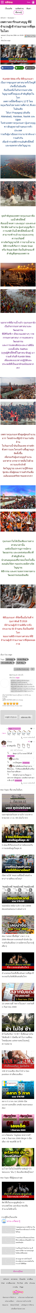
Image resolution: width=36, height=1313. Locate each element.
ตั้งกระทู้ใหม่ (18, 1271)
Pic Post (20, 1283)
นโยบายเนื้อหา (9, 1301)
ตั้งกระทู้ (18, 12)
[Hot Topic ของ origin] (4, 687)
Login (11, 717)
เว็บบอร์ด (8, 9)
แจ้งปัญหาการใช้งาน (27, 1305)
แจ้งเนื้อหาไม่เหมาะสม (18, 1309)
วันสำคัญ (20, 663)
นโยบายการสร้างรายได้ (23, 1301)
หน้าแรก (3, 18)
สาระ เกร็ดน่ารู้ (13, 1221)
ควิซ (26, 1283)
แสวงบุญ (9, 659)
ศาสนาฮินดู (22, 659)
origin (8, 40)
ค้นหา (28, 9)
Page (21, 1287)
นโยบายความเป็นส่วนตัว (25, 1297)
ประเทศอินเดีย (6, 663)
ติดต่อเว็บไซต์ (14, 1305)
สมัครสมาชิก (26, 717)
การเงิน (15, 1287)
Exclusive (11, 18)
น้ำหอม (9, 742)
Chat (2, 1283)
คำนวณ (32, 1283)
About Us (5, 1305)
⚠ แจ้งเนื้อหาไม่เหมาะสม (21, 669)
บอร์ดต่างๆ (19, 9)
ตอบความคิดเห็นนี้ (29, 737)
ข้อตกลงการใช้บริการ (9, 1297)
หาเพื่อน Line (10, 1283)
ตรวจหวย (14, 1279)
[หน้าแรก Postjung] (9, 2)
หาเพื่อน (30, 1279)
